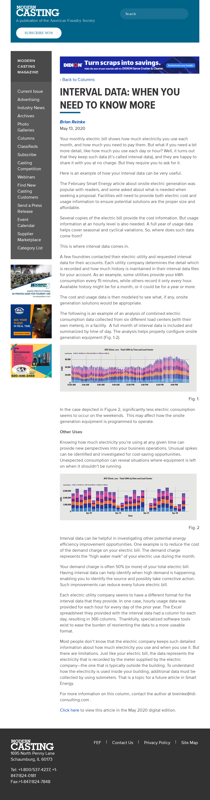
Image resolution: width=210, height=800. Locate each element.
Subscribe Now (39, 33)
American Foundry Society (72, 21)
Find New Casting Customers (28, 191)
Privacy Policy (157, 742)
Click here (69, 710)
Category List (30, 248)
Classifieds (28, 146)
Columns (26, 138)
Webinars (26, 177)
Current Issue (30, 91)
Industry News (31, 108)
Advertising (28, 99)
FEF (97, 742)
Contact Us (122, 742)
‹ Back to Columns (77, 79)
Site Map (189, 742)
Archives (26, 116)
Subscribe (27, 154)
